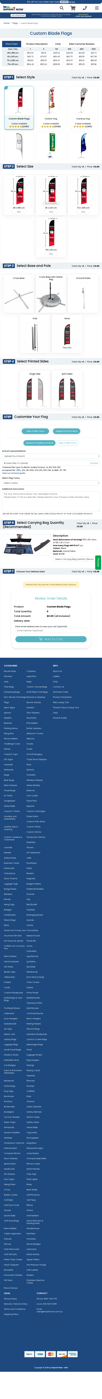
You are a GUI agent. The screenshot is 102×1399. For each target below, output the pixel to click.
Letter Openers (34, 1106)
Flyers (29, 868)
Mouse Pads (10, 671)
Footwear (31, 1238)
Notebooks (9, 1168)
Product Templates (62, 697)
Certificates (10, 914)
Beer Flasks (32, 1189)
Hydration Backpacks (37, 1034)
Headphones (33, 1228)
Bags (29, 681)
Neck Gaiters (10, 956)
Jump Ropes (33, 1153)
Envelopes (32, 863)
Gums (29, 946)
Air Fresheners (33, 852)
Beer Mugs (9, 780)
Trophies (31, 909)
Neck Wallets (10, 1228)
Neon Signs (9, 707)
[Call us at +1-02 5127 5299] (85, 8)
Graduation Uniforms (14, 1143)
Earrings (30, 1065)
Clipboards (9, 977)
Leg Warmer (32, 956)
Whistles (8, 1137)
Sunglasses (9, 800)
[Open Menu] (96, 8)
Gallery (56, 676)
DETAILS (72, 2)
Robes (7, 748)
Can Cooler (32, 795)
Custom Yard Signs (36, 811)
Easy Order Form (35, 431)
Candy (30, 925)
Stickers (30, 707)
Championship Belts (36, 1158)
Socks (29, 748)
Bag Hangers (33, 1060)
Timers (30, 1210)
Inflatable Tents (11, 1060)
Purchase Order (60, 692)
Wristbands (32, 971)
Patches (8, 676)
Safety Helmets (34, 1111)
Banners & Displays (36, 697)
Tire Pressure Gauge (36, 1264)
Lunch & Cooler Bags (37, 1039)
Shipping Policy (11, 1314)
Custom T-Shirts (12, 811)
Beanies (8, 723)
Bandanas (9, 1080)
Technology (9, 1086)
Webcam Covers (35, 733)
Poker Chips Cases (13, 1259)
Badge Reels (10, 889)
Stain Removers (11, 1249)
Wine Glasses (10, 785)
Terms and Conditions (15, 1309)
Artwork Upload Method (14, 451)
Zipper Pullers (33, 1259)
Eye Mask (31, 966)
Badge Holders (34, 883)
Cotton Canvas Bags (37, 686)
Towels (30, 743)
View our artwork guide (13, 473)
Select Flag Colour (11, 478)
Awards (30, 920)
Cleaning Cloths (34, 1003)
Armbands (9, 1127)
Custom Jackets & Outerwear (13, 838)
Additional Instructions (13, 489)
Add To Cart (53, 639)
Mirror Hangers (34, 1018)
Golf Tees (31, 1200)
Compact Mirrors (12, 1153)
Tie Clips (8, 1028)
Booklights (9, 1111)
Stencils (8, 1238)
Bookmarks (9, 1106)
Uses (55, 712)
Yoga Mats (32, 1132)
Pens (29, 764)
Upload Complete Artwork (39, 442)
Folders (7, 982)
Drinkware (9, 769)
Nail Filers (31, 1233)
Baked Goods (33, 935)
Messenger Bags (35, 1044)
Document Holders (13, 1275)
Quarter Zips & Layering (11, 828)
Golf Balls (8, 1200)
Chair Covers (33, 982)
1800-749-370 (50, 1298)
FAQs (55, 681)
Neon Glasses (11, 1158)
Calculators (9, 873)
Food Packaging (34, 754)
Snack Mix (31, 940)
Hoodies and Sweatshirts (10, 817)
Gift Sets (8, 1280)
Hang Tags (9, 904)
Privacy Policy (10, 1298)
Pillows (30, 1205)
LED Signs (8, 759)
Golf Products (33, 1194)
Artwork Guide (60, 717)
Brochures (9, 1096)
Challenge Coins (12, 743)
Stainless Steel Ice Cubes (35, 1281)
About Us (57, 671)
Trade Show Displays (37, 759)
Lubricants (32, 1249)
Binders (30, 873)
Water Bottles (33, 785)
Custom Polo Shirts (36, 821)
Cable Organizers (12, 1233)
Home (6, 23)
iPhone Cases (33, 1163)
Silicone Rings (33, 1028)
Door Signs (9, 1179)
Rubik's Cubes (11, 1194)
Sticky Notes (10, 857)
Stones (7, 1210)
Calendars (9, 1013)
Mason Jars (9, 1034)
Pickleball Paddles (35, 889)
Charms (30, 1101)
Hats (6, 681)
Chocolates (32, 930)
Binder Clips (9, 971)
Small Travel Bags (12, 1049)
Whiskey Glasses (35, 780)
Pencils (7, 899)
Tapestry (31, 1075)
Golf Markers (33, 1215)
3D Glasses (9, 1174)
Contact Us (58, 686)
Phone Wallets (11, 738)
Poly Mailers (32, 723)
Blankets (8, 894)
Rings (29, 1184)
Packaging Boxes (35, 914)
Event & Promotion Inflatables (13, 1071)
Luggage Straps (34, 1054)
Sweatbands (10, 1023)
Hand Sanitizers (11, 961)
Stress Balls (9, 806)
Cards (7, 987)
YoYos (7, 1189)
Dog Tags (8, 1091)
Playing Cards (33, 1070)
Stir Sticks (8, 966)
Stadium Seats (11, 1054)
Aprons (7, 712)
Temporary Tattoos (36, 837)
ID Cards (8, 795)
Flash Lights (32, 1179)
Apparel (30, 806)
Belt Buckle (32, 904)
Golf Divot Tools (11, 1205)
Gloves (30, 847)
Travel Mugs (9, 790)
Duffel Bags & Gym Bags (13, 999)
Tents (29, 1049)
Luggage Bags (11, 1044)
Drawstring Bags (12, 692)
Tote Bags (9, 686)
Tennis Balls (32, 1127)
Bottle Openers (34, 728)
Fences (7, 1244)
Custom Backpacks (13, 992)
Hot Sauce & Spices (13, 940)
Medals (7, 852)
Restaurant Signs (35, 1148)
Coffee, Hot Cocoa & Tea (14, 947)
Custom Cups (11, 754)
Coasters (31, 671)
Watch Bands (33, 1168)
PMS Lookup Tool (61, 702)
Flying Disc (9, 733)
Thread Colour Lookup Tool (66, 707)
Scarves (30, 894)
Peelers (30, 1275)
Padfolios (31, 842)
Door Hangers (11, 1018)
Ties (28, 899)
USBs (29, 857)
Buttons (30, 769)
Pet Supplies (33, 1137)
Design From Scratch (67, 431)
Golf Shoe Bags (11, 1220)
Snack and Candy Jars (15, 930)
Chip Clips (31, 1174)
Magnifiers (32, 1143)
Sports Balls (9, 1215)
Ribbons (30, 738)
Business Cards (11, 863)
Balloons (31, 790)
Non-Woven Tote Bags (15, 697)
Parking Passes (34, 1023)
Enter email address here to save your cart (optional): (41, 626)
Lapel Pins (31, 676)
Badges (8, 909)
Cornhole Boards (35, 1013)
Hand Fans (32, 800)
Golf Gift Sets (10, 1254)
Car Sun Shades (12, 1117)
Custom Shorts (34, 832)
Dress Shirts (32, 816)
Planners (31, 1080)
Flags (15, 23)
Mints (6, 925)
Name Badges (34, 1244)
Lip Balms (31, 961)
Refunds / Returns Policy (15, 1303)
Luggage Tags (11, 883)
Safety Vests (33, 1122)
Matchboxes (33, 1008)
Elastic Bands (33, 1254)
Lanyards (8, 764)
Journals (8, 847)
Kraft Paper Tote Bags (37, 692)
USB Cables (32, 1269)
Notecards (9, 868)
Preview (98, 562)
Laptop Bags (10, 1039)
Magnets (31, 878)
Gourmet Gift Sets (13, 935)
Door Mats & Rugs (35, 977)
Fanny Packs (32, 992)
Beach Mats (10, 1163)
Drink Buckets (10, 1148)
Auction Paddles (12, 1132)
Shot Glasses (33, 712)
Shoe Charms (10, 878)
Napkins (8, 717)
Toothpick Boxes (12, 1008)
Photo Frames (11, 1288)
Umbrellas (31, 951)
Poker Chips (9, 1122)
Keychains (31, 717)
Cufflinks (31, 1091)
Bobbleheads (33, 997)
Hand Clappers (11, 1264)
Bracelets (8, 1269)
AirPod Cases (33, 1117)
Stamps (30, 1086)
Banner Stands (34, 702)
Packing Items (11, 728)
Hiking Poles (9, 1184)
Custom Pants (34, 826)
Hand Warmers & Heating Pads (35, 1222)
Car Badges (10, 1065)
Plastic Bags (10, 920)
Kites (29, 1096)
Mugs (6, 774)
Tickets (30, 987)
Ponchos (8, 1101)
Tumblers (31, 774)
